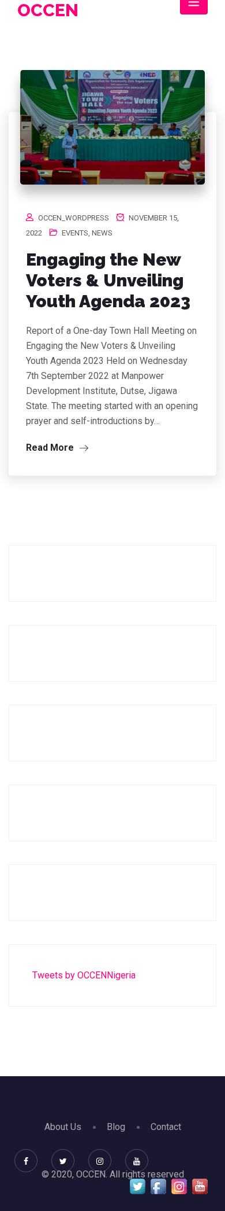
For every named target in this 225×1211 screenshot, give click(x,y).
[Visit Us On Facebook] (158, 1185)
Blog (116, 1126)
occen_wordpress (73, 218)
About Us (62, 1126)
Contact (166, 1126)
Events (75, 233)
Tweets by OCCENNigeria (84, 975)
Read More (51, 447)
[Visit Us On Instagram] (178, 1185)
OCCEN (47, 10)
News (102, 233)
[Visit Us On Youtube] (199, 1185)
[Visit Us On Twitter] (137, 1185)
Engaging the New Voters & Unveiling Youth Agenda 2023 (108, 280)
